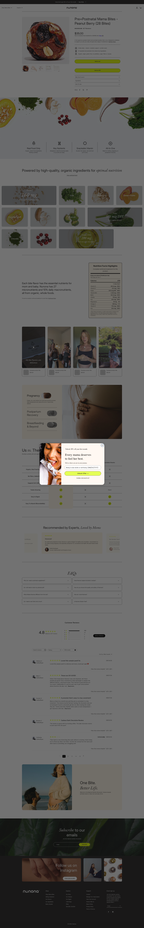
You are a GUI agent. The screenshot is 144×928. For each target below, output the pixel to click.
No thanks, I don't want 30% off (82, 478)
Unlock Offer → (82, 473)
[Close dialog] (102, 445)
